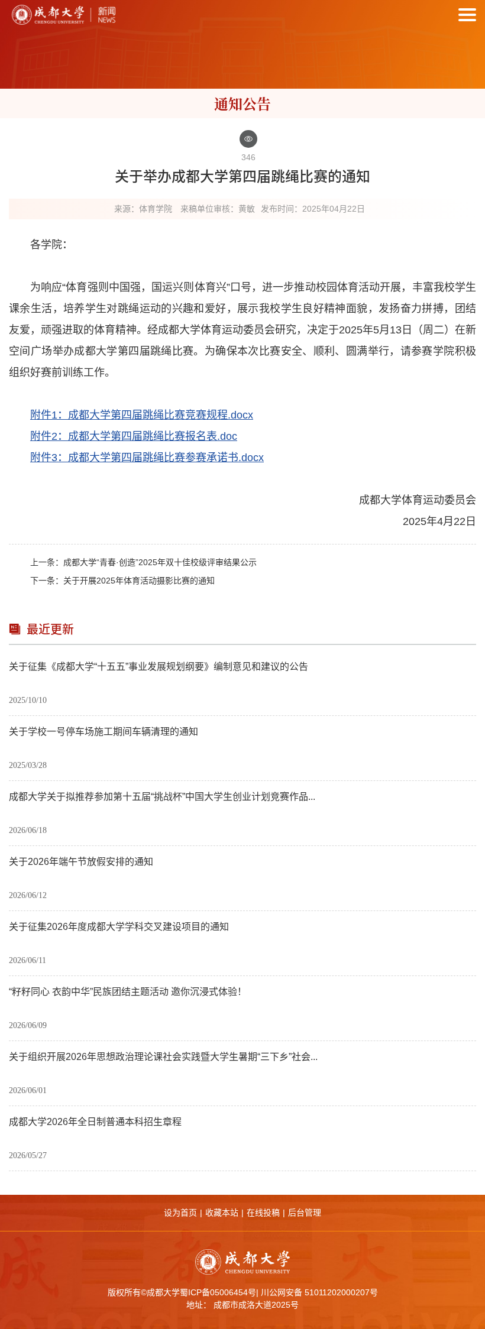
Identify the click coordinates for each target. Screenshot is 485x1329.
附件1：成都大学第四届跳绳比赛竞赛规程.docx (141, 415)
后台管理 (304, 1212)
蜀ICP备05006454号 (218, 1292)
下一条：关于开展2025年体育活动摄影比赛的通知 (122, 580)
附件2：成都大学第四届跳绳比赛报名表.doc (133, 436)
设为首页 (180, 1212)
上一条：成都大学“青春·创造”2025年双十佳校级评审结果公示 (143, 562)
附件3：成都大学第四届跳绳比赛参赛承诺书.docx (147, 457)
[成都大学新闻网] (62, 15)
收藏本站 (221, 1212)
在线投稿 (263, 1212)
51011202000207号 (341, 1292)
